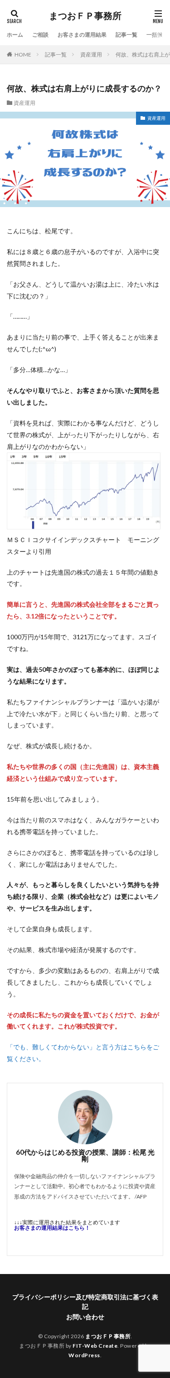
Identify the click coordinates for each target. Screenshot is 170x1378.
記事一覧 (126, 34)
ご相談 (40, 34)
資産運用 (91, 54)
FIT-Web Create (95, 1345)
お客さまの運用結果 (82, 34)
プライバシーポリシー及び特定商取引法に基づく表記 (85, 1301)
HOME (23, 54)
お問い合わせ (85, 1317)
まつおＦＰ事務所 (85, 15)
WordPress (84, 1355)
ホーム (15, 34)
